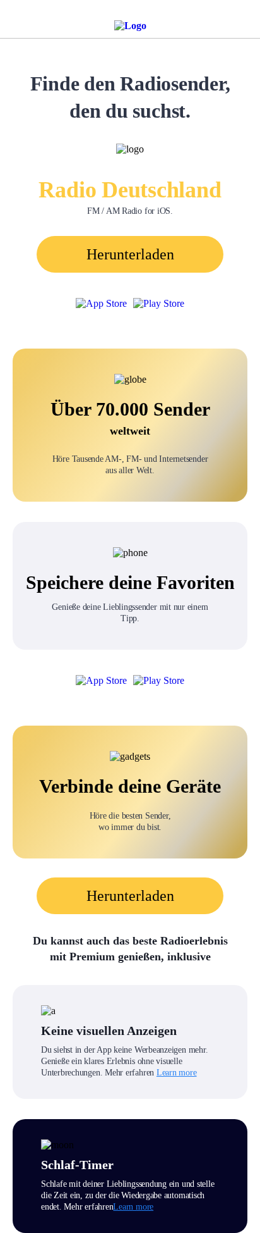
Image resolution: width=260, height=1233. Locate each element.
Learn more (177, 1072)
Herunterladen (130, 254)
